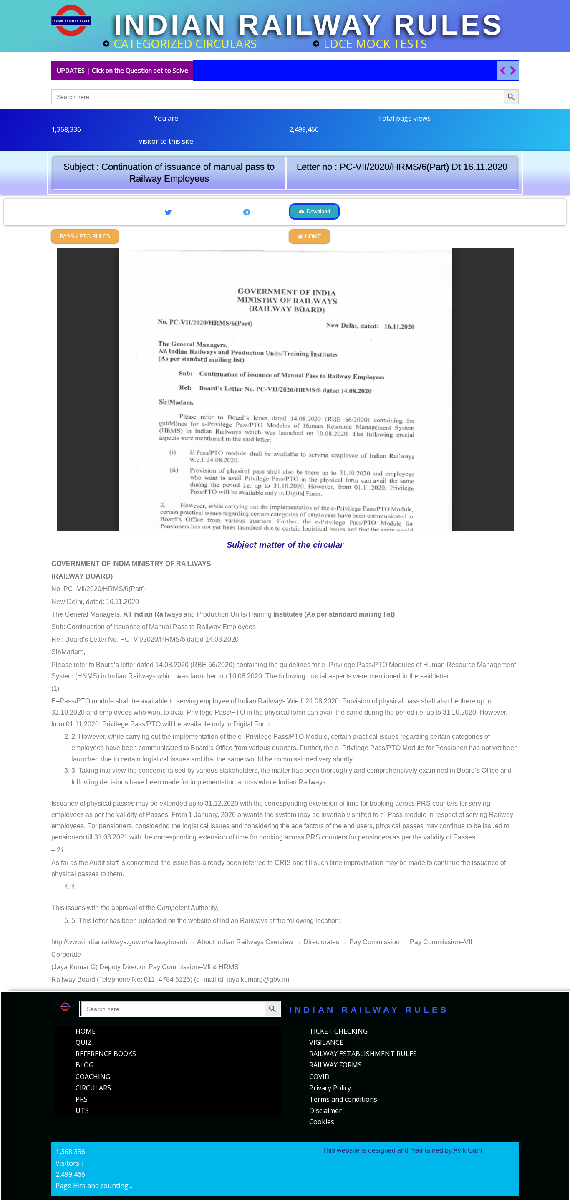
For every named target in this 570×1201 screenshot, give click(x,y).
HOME (86, 1031)
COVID (319, 1076)
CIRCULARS (93, 1087)
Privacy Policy (330, 1087)
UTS (82, 1110)
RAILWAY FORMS (335, 1065)
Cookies (321, 1121)
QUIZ (84, 1042)
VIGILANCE (326, 1042)
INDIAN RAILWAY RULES (309, 25)
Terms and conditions (343, 1099)
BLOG (84, 1065)
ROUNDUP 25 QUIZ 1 (237, 70)
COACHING (93, 1076)
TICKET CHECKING (338, 1031)
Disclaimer (325, 1110)
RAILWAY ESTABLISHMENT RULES (363, 1053)
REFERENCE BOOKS (106, 1053)
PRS (82, 1099)
